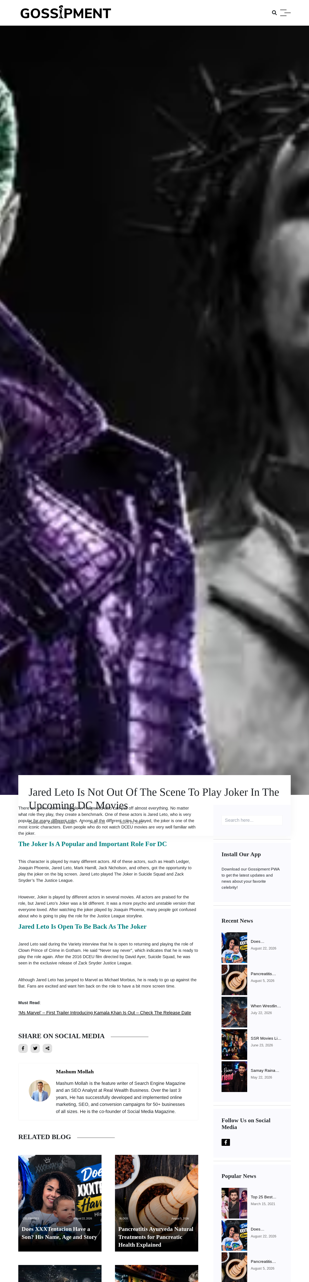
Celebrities (31, 1218)
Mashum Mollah (75, 1071)
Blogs (123, 1218)
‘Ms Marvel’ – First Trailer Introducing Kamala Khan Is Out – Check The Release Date (104, 1012)
